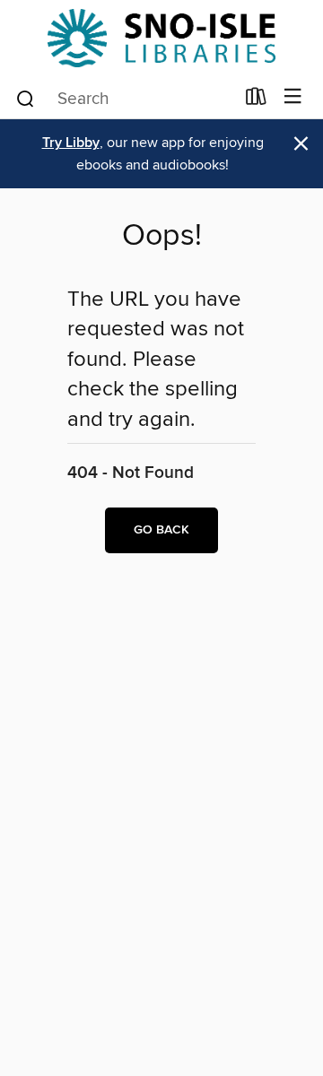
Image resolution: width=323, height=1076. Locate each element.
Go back (161, 530)
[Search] (25, 97)
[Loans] (256, 100)
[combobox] (124, 98)
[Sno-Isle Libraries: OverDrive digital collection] (161, 38)
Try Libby (71, 143)
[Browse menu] (293, 97)
